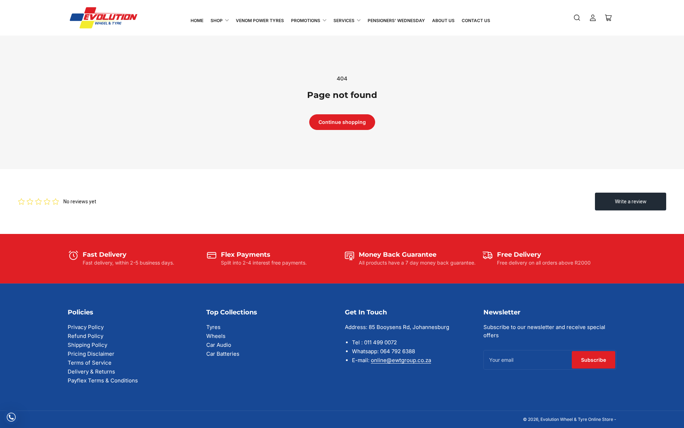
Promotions (305, 20)
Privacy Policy (86, 327)
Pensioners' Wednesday (396, 20)
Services (343, 20)
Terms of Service (90, 362)
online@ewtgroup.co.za (401, 360)
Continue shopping (342, 122)
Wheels (216, 336)
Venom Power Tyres (260, 20)
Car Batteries (222, 353)
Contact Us (476, 20)
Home (197, 20)
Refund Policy (85, 336)
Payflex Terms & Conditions (103, 380)
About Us (443, 20)
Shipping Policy (87, 344)
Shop (217, 20)
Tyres (213, 327)
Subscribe (593, 360)
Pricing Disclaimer (91, 353)
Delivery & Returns (91, 371)
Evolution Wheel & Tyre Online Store (577, 419)
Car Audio (218, 344)
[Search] (577, 18)
